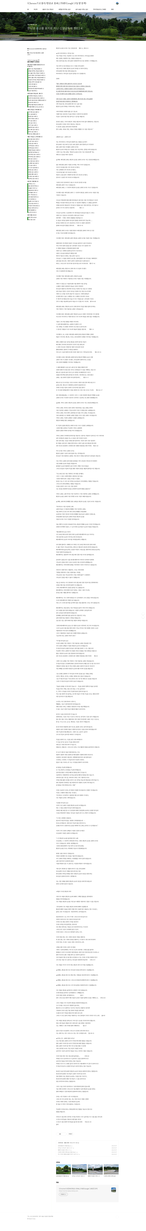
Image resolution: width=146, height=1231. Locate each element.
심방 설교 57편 (32, 123)
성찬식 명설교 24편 (33, 118)
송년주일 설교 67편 (33, 178)
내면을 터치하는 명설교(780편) (36, 71)
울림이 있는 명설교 (48, 9)
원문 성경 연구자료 (33, 186)
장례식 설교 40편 (33, 132)
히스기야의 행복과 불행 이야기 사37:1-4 (68, 1154)
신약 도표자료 (32, 199)
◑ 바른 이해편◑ (32, 181)
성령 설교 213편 (32, 159)
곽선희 (36, 9)
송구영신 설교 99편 (33, 176)
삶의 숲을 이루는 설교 (82, 9)
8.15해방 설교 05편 (33, 163)
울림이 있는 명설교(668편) (35, 69)
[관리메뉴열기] (143, 614)
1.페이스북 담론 (32, 84)
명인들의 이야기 (32, 188)
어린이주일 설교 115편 (34, 154)
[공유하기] (62, 1134)
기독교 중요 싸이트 (33, 203)
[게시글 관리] (65, 1134)
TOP (117, 1217)
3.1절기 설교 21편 (33, 141)
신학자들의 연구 (32, 192)
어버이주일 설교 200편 (34, 156)
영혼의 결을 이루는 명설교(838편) (36, 77)
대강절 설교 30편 (33, 170)
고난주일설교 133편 (33, 145)
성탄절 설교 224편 (33, 172)
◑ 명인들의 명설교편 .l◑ (35, 93)
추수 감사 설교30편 (33, 167)
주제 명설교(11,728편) (99, 9)
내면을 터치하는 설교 (64, 9)
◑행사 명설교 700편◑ (34, 109)
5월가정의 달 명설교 (33, 152)
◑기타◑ (60, 1143)
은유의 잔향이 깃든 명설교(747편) (36, 75)
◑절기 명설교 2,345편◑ (35, 136)
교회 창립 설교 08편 (33, 112)
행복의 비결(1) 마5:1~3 (64, 1150)
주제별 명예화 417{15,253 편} (36, 107)
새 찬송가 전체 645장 (34, 205)
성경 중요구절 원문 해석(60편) (36, 88)
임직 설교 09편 (32, 121)
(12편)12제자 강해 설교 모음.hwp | (67, 1152)
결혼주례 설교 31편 (33, 127)
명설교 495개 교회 (33, 208)
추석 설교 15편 (32, 165)
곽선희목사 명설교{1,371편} (35, 96)
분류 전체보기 (33, 62)
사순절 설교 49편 (33, 143)
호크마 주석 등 (32, 212)
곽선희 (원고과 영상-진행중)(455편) (37, 100)
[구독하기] (143, 617)
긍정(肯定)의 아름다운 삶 (64, 1146)
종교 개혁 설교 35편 (33, 129)
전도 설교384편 (32, 114)
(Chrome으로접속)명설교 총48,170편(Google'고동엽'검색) (56, 3)
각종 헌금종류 (32, 210)
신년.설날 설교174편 (33, 139)
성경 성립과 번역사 (33, 197)
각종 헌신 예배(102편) (34, 134)
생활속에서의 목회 (33, 190)
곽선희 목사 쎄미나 (33, 102)
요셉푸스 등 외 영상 (33, 201)
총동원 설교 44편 (33, 116)
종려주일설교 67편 (33, 148)
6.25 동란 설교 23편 (33, 161)
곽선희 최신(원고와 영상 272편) (36, 98)
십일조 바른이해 (32, 90)
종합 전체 (66, 1143)
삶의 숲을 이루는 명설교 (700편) (36, 73)
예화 (112, 9)
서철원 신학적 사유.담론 (34, 82)
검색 (113, 3)
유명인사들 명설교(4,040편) (35, 104)
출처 (57, 1124)
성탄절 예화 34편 (33, 174)
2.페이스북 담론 (32, 86)
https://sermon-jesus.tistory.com (68, 1191)
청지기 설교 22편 (33, 125)
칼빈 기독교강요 (32, 194)
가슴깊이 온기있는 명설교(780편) (36, 80)
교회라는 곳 (31, 184)
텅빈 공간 (31, 219)
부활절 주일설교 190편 (34, 150)
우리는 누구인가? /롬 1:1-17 (65, 1148)
